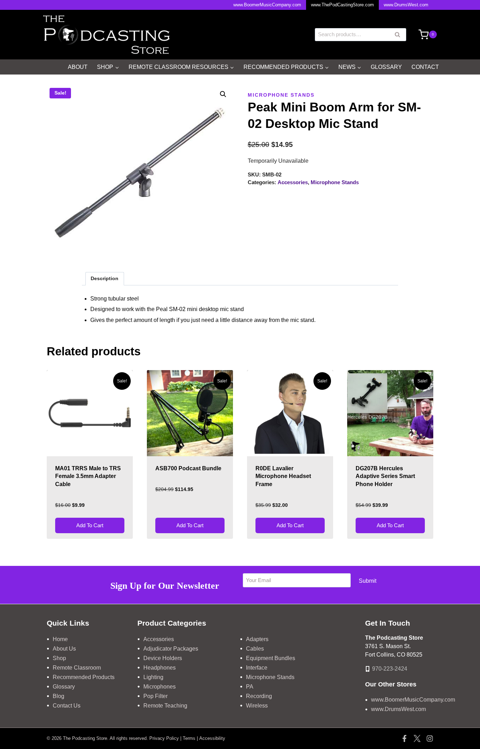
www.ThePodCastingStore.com (342, 4)
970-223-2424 (389, 669)
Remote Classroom (77, 668)
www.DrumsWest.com (406, 4)
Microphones (159, 687)
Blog (58, 696)
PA (249, 687)
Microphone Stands (281, 95)
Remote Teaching (165, 706)
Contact (425, 67)
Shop (59, 658)
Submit (367, 581)
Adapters (257, 639)
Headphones (159, 668)
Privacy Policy (164, 738)
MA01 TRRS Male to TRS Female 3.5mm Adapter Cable (88, 476)
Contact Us (66, 706)
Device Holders (162, 658)
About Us (64, 649)
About (77, 67)
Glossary (386, 67)
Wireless (257, 706)
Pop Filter (155, 696)
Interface (256, 668)
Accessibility (212, 738)
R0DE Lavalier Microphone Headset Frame (283, 476)
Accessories (293, 182)
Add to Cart (390, 525)
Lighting (153, 677)
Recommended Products (84, 677)
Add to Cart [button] (89, 525)
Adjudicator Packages (170, 649)
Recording (259, 696)
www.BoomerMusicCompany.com (267, 4)
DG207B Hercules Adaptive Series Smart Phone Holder (385, 476)
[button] (223, 94)
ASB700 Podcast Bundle (188, 468)
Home (60, 639)
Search (399, 35)
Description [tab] (104, 278)
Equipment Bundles (270, 658)
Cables (255, 649)
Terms (189, 738)
